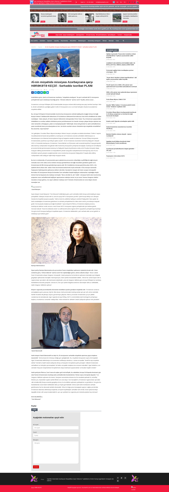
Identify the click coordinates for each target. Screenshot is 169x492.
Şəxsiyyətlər (80, 35)
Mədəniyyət (82, 41)
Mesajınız (35, 440)
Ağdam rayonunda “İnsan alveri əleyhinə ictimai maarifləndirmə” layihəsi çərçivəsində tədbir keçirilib (121, 55)
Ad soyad (35, 424)
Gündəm (42, 41)
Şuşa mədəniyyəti (69, 35)
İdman (105, 41)
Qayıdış (56, 41)
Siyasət (49, 41)
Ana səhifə (34, 41)
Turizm (119, 35)
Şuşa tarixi (59, 35)
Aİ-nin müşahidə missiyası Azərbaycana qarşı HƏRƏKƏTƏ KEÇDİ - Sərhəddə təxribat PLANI (71, 47)
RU (121, 2)
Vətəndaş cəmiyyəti (94, 41)
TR (124, 2)
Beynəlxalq (64, 41)
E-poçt (35, 432)
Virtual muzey (90, 35)
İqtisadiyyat (112, 35)
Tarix (117, 41)
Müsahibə (73, 41)
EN (117, 2)
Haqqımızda (128, 35)
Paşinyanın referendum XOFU (115, 156)
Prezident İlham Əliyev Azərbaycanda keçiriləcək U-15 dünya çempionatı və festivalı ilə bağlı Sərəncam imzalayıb (121, 114)
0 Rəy (52, 89)
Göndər (36, 467)
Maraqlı (111, 41)
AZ (114, 2)
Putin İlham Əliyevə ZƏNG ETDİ (116, 99)
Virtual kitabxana (101, 35)
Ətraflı (43, 21)
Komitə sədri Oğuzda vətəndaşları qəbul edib (120, 121)
